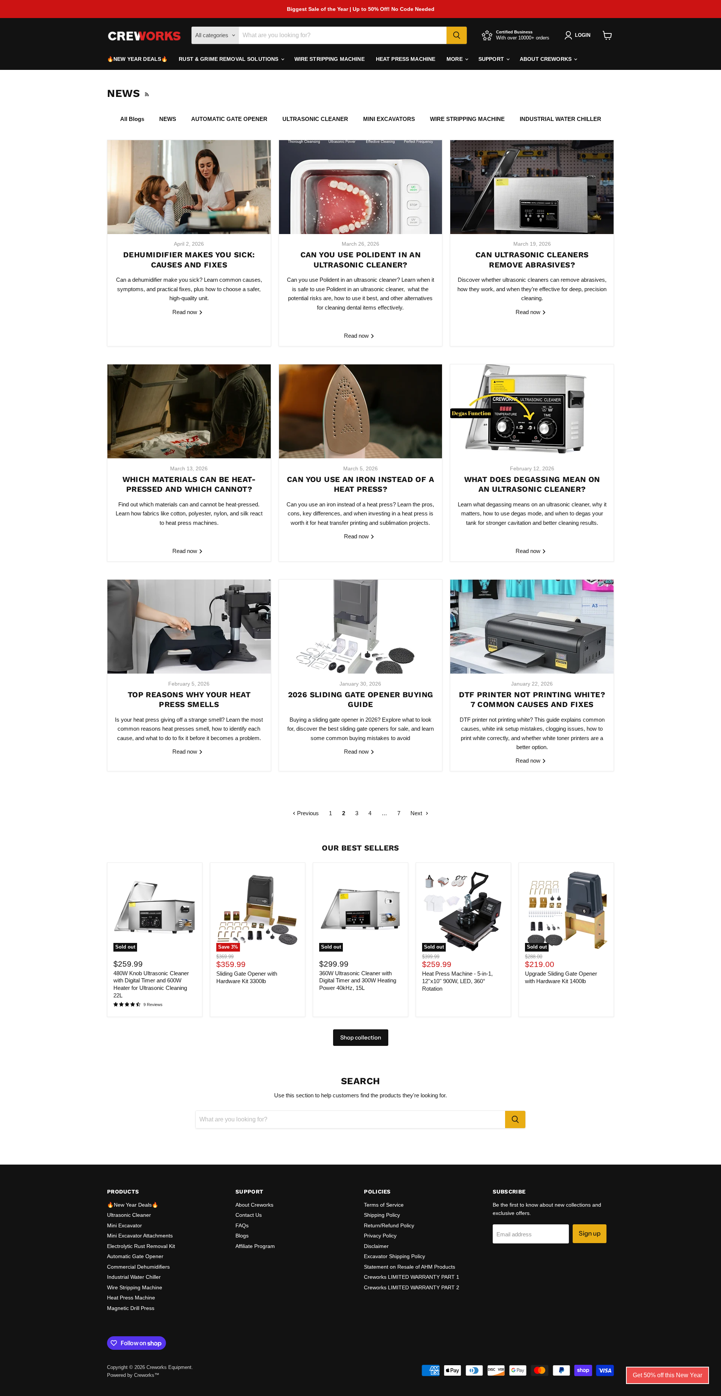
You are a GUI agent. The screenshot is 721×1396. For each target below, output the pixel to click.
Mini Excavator (124, 1225)
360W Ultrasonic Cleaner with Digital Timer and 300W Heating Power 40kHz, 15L (357, 980)
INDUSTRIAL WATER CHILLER (560, 119)
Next (417, 813)
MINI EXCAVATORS (389, 119)
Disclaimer (376, 1246)
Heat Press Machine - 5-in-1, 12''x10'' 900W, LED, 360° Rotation (457, 980)
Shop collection (360, 1037)
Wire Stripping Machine (329, 59)
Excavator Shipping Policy (394, 1256)
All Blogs (132, 119)
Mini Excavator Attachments (140, 1236)
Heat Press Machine (406, 59)
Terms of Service (384, 1205)
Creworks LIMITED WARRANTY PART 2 (411, 1287)
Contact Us (248, 1215)
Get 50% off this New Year (667, 1375)
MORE (455, 59)
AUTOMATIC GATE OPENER (229, 119)
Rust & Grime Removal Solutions (229, 59)
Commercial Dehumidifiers (138, 1267)
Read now (185, 312)
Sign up (589, 1233)
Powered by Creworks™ (133, 1375)
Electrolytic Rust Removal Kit (141, 1246)
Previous (307, 813)
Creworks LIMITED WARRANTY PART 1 (411, 1277)
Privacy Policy (380, 1236)
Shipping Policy (382, 1215)
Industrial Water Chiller (134, 1277)
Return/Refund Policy (389, 1225)
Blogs (242, 1236)
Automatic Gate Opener (135, 1256)
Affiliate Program (255, 1246)
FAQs (242, 1225)
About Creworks (546, 59)
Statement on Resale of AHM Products (409, 1267)
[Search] (456, 35)
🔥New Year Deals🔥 (137, 59)
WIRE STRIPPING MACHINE (467, 119)
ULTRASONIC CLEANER (315, 119)
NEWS (167, 119)
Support (491, 59)
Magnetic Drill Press (130, 1308)
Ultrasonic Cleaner (129, 1215)
